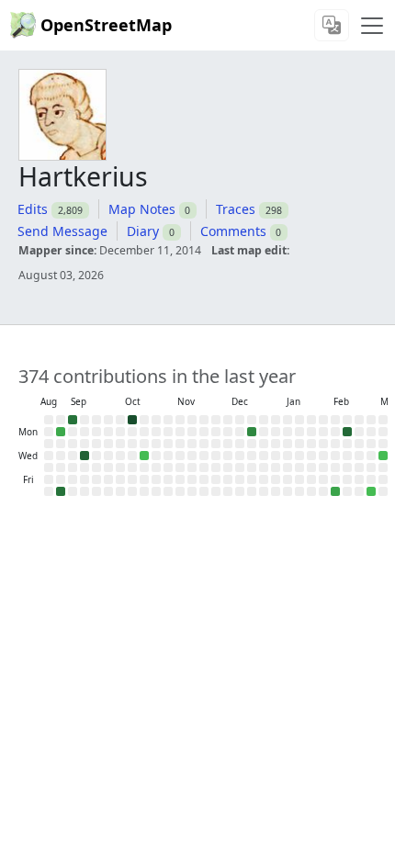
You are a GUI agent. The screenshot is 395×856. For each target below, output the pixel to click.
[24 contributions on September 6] (60, 491)
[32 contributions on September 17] (84, 455)
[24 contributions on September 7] (72, 419)
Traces (235, 209)
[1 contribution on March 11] (383, 455)
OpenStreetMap (106, 25)
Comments (233, 231)
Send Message (62, 231)
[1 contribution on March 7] (371, 491)
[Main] (372, 25)
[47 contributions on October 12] (132, 419)
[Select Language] (331, 25)
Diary (143, 231)
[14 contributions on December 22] (251, 431)
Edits (32, 209)
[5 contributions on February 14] (335, 491)
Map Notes (141, 209)
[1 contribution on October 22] (144, 455)
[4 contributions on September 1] (60, 431)
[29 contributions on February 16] (347, 431)
